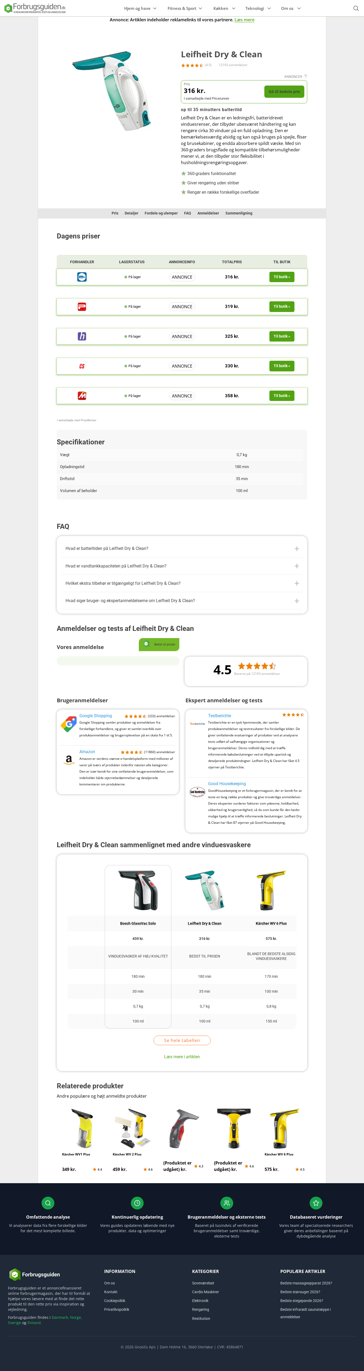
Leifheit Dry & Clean (204, 923)
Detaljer (131, 213)
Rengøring (200, 1309)
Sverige (14, 1322)
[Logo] (35, 8)
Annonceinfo (182, 262)
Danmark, (60, 1317)
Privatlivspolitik (116, 1309)
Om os (287, 8)
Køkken (220, 8)
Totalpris (232, 262)
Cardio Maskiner (205, 1292)
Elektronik (200, 1301)
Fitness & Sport (182, 8)
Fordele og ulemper (161, 213)
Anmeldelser (208, 213)
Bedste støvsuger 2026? (300, 1292)
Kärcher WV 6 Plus (271, 923)
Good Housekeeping (227, 783)
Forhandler (82, 262)
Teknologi (254, 8)
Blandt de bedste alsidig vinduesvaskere (271, 956)
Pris (115, 213)
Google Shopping (95, 715)
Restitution (201, 1318)
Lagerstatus (132, 262)
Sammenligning (238, 213)
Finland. (34, 1322)
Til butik (281, 262)
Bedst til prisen (204, 956)
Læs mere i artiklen (182, 1056)
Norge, (76, 1317)
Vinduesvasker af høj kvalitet (138, 956)
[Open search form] (356, 8)
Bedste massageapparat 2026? (306, 1283)
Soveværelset (203, 1283)
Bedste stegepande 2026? (301, 1301)
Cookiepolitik (114, 1301)
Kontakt (111, 1292)
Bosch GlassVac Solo (138, 923)
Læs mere (244, 20)
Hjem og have (137, 8)
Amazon (87, 751)
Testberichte (219, 715)
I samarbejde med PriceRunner (76, 420)
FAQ (187, 213)
